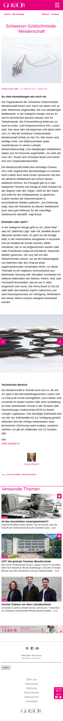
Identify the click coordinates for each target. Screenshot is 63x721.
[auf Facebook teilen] (56, 697)
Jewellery (42, 89)
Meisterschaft (29, 474)
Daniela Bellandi (9, 89)
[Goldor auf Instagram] (27, 648)
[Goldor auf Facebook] (32, 648)
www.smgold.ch (10, 443)
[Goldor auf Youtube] (37, 648)
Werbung (31, 688)
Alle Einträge (18, 14)
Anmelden (32, 701)
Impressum (31, 683)
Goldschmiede (14, 474)
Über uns (31, 679)
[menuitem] (45, 14)
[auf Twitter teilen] (60, 697)
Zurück (7, 14)
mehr (54, 528)
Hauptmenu (57, 5)
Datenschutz (31, 696)
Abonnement (31, 692)
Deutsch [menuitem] (45, 14)
